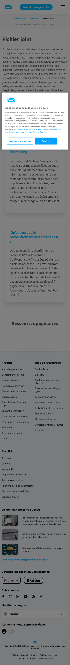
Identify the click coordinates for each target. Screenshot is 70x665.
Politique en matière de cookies (31, 129)
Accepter (46, 141)
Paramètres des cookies (20, 141)
